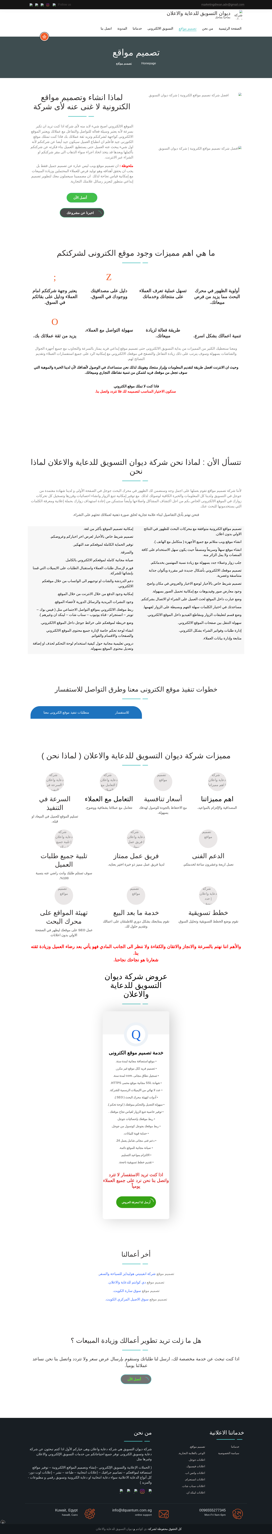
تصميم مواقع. (197, 1446)
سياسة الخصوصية (228, 1453)
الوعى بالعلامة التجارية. (191, 1453)
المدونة (122, 28)
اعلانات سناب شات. (193, 1486)
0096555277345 (212, 1510)
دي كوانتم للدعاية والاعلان (127, 1282)
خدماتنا (137, 28)
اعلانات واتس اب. (195, 1472)
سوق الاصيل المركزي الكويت (127, 1299)
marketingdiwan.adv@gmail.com (222, 4)
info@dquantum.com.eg (132, 1510)
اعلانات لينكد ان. (195, 1492)
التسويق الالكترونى (160, 28)
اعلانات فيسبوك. (195, 1466)
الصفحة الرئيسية (230, 28)
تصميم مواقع (188, 28)
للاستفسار (122, 712)
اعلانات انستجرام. (195, 1479)
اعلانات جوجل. (196, 1459)
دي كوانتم (141, 1528)
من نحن (207, 28)
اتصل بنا (106, 28)
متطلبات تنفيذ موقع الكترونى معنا (66, 712)
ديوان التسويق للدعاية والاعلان (114, 1528)
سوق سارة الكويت (127, 1291)
